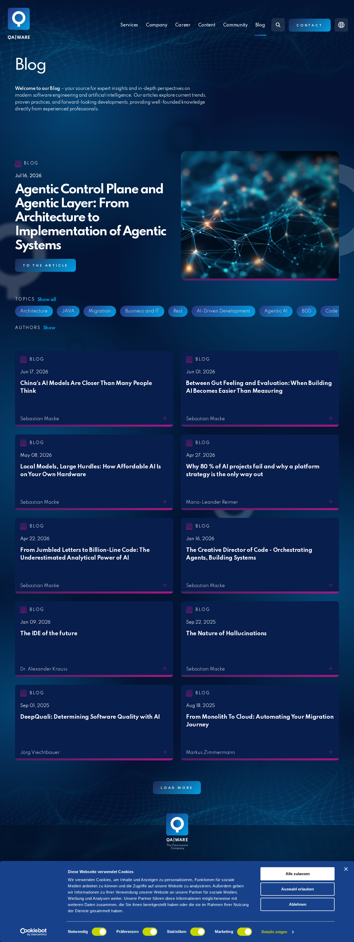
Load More (177, 788)
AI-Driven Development (181, 311)
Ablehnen (297, 904)
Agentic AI (234, 311)
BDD (265, 311)
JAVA (26, 311)
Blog (260, 25)
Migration (58, 311)
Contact (309, 25)
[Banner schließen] (346, 869)
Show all (47, 299)
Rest (136, 311)
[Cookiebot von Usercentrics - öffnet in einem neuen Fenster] (33, 932)
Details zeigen (274, 932)
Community (235, 25)
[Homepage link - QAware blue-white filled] (177, 835)
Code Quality (299, 311)
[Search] (278, 25)
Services (129, 25)
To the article (45, 265)
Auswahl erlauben (297, 889)
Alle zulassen (298, 874)
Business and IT (100, 311)
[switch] (150, 931)
